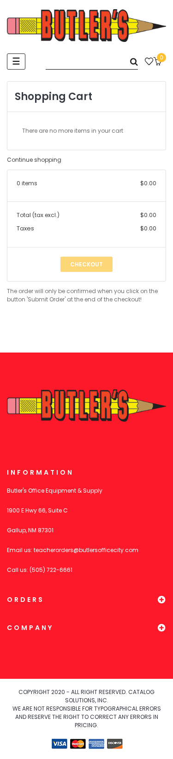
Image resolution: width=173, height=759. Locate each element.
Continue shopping (34, 160)
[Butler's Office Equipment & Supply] (86, 25)
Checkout (86, 264)
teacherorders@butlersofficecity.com (86, 550)
